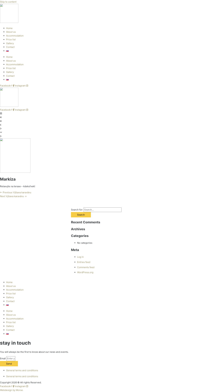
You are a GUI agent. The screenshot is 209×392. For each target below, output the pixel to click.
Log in (80, 256)
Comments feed (85, 267)
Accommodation (15, 35)
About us (11, 31)
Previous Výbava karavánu (15, 192)
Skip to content (8, 1)
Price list (11, 39)
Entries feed (83, 262)
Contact (10, 47)
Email (3, 358)
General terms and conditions (22, 370)
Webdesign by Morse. (11, 390)
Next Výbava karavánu (13, 196)
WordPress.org (85, 272)
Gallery (10, 43)
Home (9, 28)
